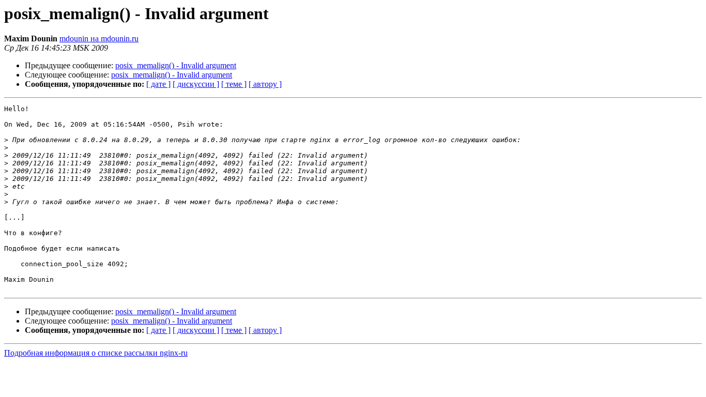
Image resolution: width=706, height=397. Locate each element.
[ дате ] (158, 84)
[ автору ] (265, 84)
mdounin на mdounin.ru (99, 38)
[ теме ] (234, 84)
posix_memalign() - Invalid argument (175, 65)
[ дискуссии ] (196, 84)
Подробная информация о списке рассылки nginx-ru (96, 352)
